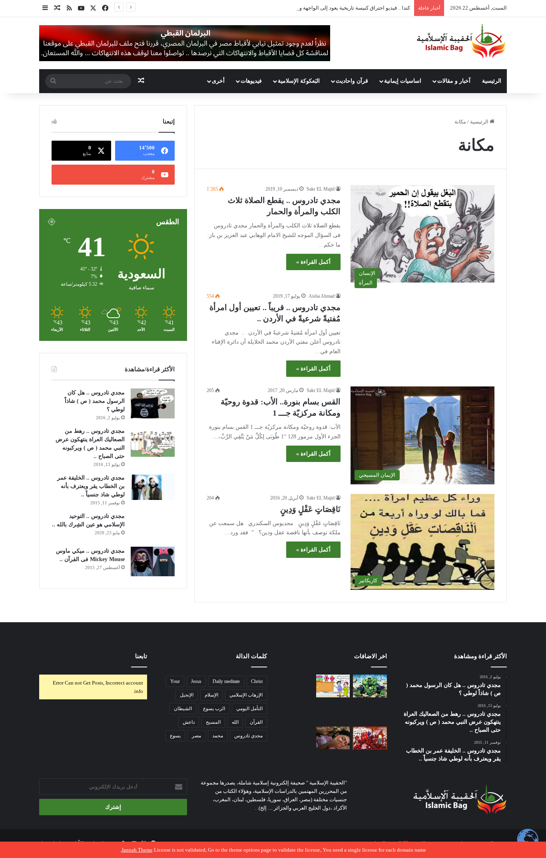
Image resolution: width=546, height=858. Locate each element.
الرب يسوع (214, 708)
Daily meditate (226, 681)
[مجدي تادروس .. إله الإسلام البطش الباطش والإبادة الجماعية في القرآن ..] (370, 686)
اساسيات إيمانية (402, 81)
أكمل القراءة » (313, 262)
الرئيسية (491, 81)
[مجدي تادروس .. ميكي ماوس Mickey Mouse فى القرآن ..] (153, 561)
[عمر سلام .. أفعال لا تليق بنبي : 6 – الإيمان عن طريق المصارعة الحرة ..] (296, 738)
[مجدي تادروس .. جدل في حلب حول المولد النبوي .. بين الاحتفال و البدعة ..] (333, 686)
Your (175, 681)
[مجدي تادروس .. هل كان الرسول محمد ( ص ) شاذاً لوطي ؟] (153, 403)
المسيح (213, 722)
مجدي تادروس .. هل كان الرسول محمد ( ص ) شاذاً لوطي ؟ (95, 401)
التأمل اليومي (249, 708)
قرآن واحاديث (352, 81)
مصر (196, 736)
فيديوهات (251, 81)
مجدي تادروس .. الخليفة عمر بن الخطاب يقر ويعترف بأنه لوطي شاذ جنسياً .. (91, 486)
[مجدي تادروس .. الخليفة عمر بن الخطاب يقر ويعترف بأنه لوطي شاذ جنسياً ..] (153, 487)
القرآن (256, 722)
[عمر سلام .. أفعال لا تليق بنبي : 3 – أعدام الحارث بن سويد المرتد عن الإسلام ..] (370, 738)
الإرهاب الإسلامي (246, 695)
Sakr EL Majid (321, 189)
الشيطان (183, 708)
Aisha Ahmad (322, 296)
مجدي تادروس (248, 736)
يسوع (175, 736)
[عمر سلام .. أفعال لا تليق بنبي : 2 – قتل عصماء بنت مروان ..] (333, 738)
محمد (217, 736)
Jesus (196, 681)
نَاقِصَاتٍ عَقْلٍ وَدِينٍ (310, 509)
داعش (189, 722)
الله (235, 722)
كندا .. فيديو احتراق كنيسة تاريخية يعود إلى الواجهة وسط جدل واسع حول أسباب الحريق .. (315, 8)
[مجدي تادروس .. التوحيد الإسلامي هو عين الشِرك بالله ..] (153, 526)
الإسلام (211, 695)
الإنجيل (186, 695)
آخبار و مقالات (453, 81)
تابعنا (141, 656)
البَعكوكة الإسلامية (299, 81)
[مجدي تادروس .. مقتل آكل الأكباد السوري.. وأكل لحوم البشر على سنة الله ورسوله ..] (296, 712)
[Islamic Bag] (461, 41)
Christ (257, 681)
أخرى (218, 81)
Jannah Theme (137, 850)
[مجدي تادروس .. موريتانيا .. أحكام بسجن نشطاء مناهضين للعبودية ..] (370, 712)
